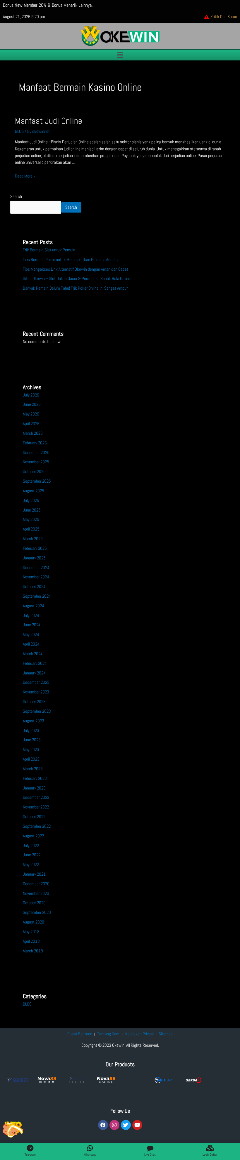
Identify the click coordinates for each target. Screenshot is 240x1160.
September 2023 (37, 711)
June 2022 (31, 855)
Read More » (25, 176)
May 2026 (31, 414)
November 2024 (36, 577)
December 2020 (36, 883)
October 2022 (34, 816)
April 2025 (31, 529)
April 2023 (31, 759)
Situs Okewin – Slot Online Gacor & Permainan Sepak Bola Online (76, 278)
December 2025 (36, 452)
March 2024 (33, 653)
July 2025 (31, 500)
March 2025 (33, 538)
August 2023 (33, 721)
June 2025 (32, 510)
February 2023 (35, 778)
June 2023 (32, 739)
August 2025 (33, 490)
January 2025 (34, 558)
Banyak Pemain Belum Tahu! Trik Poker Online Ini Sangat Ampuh (75, 288)
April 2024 (31, 644)
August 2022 (33, 836)
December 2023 (36, 682)
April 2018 (31, 941)
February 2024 (35, 663)
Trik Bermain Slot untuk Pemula (49, 250)
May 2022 (31, 864)
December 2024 (36, 567)
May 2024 (31, 634)
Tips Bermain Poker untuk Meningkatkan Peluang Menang (71, 259)
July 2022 (31, 845)
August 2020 (33, 922)
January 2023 (34, 788)
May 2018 (31, 931)
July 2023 (31, 730)
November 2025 (36, 462)
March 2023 (33, 768)
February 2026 (35, 443)
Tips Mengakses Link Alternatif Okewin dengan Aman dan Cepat (75, 269)
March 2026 (33, 433)
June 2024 (32, 624)
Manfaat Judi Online (48, 120)
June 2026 (32, 404)
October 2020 (34, 902)
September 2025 (37, 481)
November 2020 (36, 893)
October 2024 (34, 586)
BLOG (19, 131)
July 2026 (31, 395)
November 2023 (36, 692)
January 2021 (34, 874)
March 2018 (33, 951)
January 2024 (34, 673)
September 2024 (37, 596)
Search (16, 196)
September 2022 (37, 826)
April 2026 (31, 423)
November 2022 (36, 807)
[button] (120, 55)
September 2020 (37, 912)
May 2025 (31, 519)
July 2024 (31, 615)
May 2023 (31, 749)
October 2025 (34, 471)
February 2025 (35, 548)
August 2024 (33, 605)
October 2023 (34, 701)
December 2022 (36, 797)
